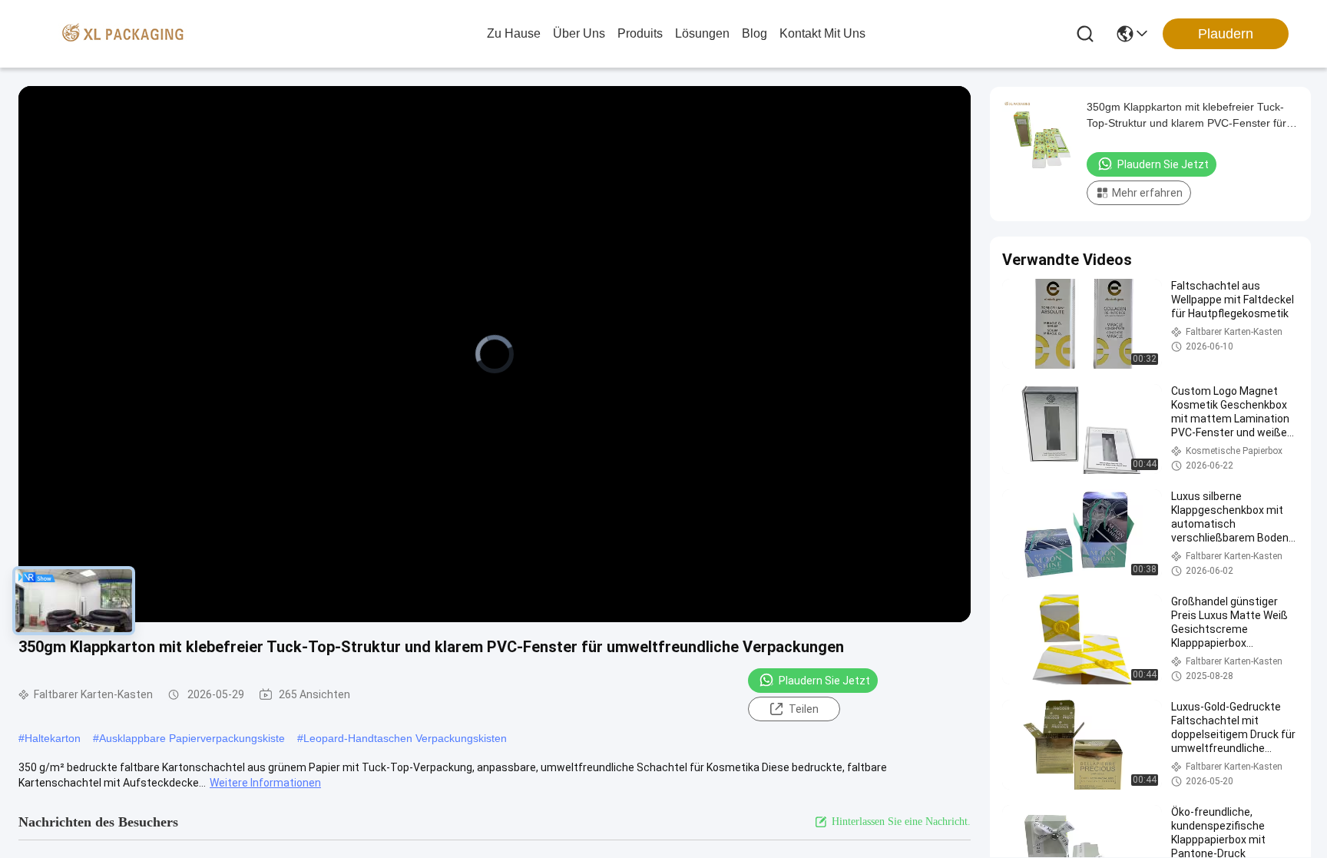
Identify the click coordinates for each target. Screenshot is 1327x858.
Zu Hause (514, 33)
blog (754, 33)
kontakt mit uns (822, 33)
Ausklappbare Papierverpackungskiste (192, 738)
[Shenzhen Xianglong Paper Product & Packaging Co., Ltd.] (122, 34)
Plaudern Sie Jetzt (824, 680)
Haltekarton (53, 738)
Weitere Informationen (265, 783)
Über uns (579, 33)
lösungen (702, 33)
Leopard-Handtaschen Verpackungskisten (405, 738)
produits (640, 33)
